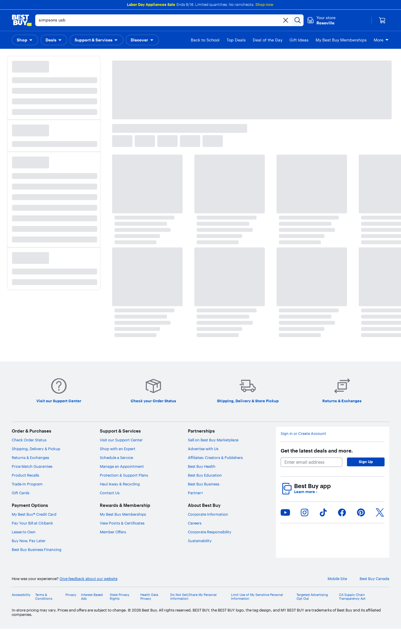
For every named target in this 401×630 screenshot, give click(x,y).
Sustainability (200, 540)
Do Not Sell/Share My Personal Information (193, 597)
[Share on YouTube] (285, 512)
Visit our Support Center (121, 440)
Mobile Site (337, 579)
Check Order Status (29, 440)
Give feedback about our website (88, 579)
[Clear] (286, 20)
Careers (194, 523)
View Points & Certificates (122, 523)
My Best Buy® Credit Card (34, 514)
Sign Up (366, 461)
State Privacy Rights (119, 597)
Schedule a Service (116, 457)
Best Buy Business (203, 484)
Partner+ (195, 492)
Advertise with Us (203, 448)
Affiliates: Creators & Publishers (215, 457)
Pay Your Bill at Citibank (32, 523)
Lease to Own (24, 532)
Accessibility (21, 595)
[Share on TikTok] (323, 512)
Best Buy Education (205, 475)
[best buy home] (22, 20)
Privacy (70, 595)
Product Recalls (25, 475)
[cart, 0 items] (382, 20)
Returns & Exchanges (30, 457)
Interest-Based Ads (92, 597)
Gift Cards (20, 492)
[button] (25, 40)
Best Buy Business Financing (36, 549)
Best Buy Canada (374, 579)
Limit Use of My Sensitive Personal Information (257, 597)
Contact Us (109, 492)
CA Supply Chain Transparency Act (352, 597)
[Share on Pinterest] (361, 512)
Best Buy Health (201, 466)
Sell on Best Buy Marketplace (213, 440)
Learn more (305, 492)
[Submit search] (298, 20)
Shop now (264, 4)
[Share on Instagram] (304, 512)
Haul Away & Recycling (120, 484)
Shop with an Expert (117, 448)
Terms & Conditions (43, 597)
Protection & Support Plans (124, 475)
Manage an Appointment (122, 466)
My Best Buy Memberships (123, 514)
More (378, 40)
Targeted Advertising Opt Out (312, 597)
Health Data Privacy (149, 597)
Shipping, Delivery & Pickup (36, 448)
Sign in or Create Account (303, 433)
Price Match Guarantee (32, 466)
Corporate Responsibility (209, 532)
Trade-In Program (27, 484)
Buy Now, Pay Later (29, 540)
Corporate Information (208, 514)
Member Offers (113, 532)
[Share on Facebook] (342, 512)
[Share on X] (380, 512)
